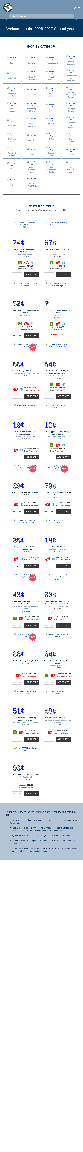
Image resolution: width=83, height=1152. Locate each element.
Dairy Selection (51, 94)
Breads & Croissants (71, 62)
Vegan (12, 185)
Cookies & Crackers (12, 94)
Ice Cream (12, 125)
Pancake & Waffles (12, 154)
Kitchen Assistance (32, 125)
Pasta (32, 154)
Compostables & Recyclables (71, 78)
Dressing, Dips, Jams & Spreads (71, 94)
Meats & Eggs (51, 125)
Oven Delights (71, 140)
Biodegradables (51, 63)
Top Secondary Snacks (71, 169)
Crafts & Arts (32, 94)
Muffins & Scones (12, 140)
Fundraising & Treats (31, 109)
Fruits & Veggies (12, 109)
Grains (51, 110)
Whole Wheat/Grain (32, 184)
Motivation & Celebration (71, 125)
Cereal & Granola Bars (32, 78)
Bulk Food (12, 78)
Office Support (51, 140)
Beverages (32, 63)
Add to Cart (32, 274)
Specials (71, 154)
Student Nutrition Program (31, 169)
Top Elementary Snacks (51, 169)
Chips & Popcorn (51, 78)
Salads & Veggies (51, 154)
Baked (12, 63)
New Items (32, 140)
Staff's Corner (12, 169)
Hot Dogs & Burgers (71, 109)
